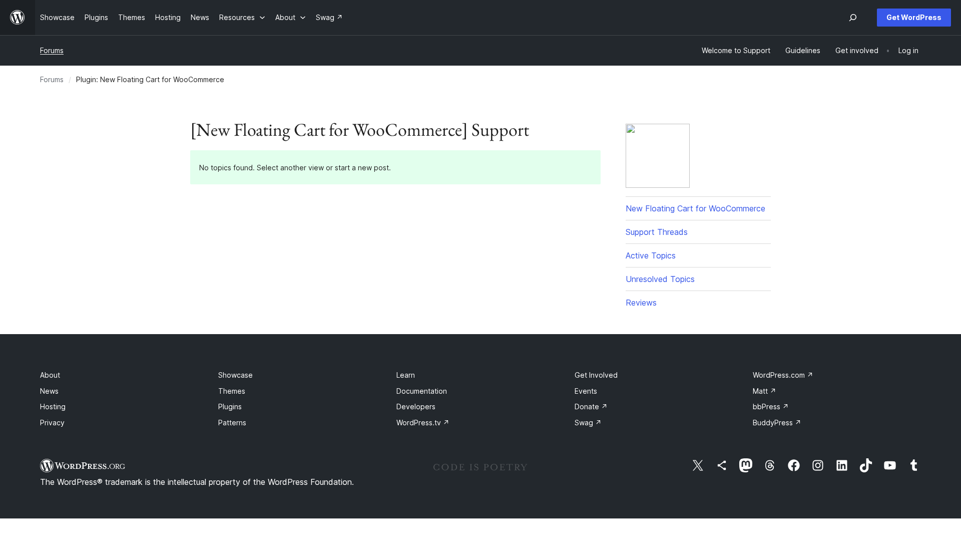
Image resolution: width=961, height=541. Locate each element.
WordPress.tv (422, 422)
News (49, 391)
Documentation (421, 391)
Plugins (230, 406)
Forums (52, 50)
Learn (405, 375)
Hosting (53, 406)
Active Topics (651, 255)
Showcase (235, 375)
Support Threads (657, 232)
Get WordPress (913, 17)
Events (586, 391)
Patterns (232, 422)
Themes (231, 391)
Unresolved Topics (660, 279)
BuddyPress (777, 422)
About (50, 375)
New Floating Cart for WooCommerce (695, 208)
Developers (415, 406)
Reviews (641, 303)
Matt (764, 391)
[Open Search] (853, 17)
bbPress (771, 406)
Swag (588, 422)
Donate (591, 406)
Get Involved (596, 375)
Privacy (52, 422)
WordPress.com (783, 375)
